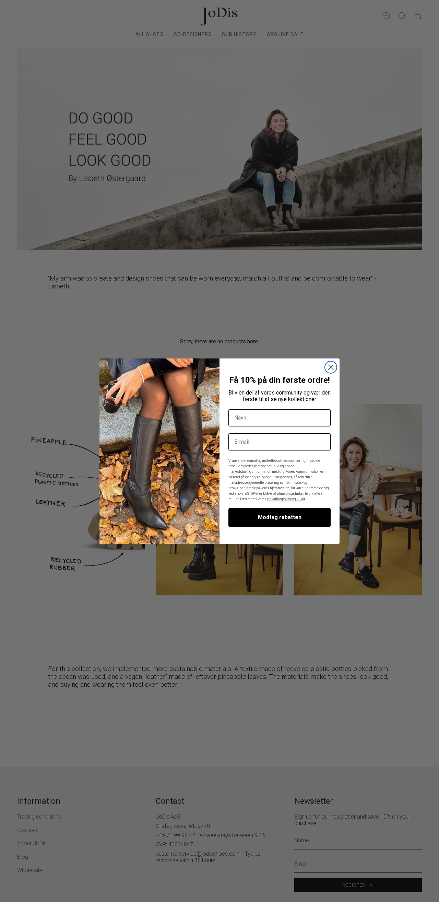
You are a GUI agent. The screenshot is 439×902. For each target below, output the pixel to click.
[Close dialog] (331, 367)
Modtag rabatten (279, 517)
